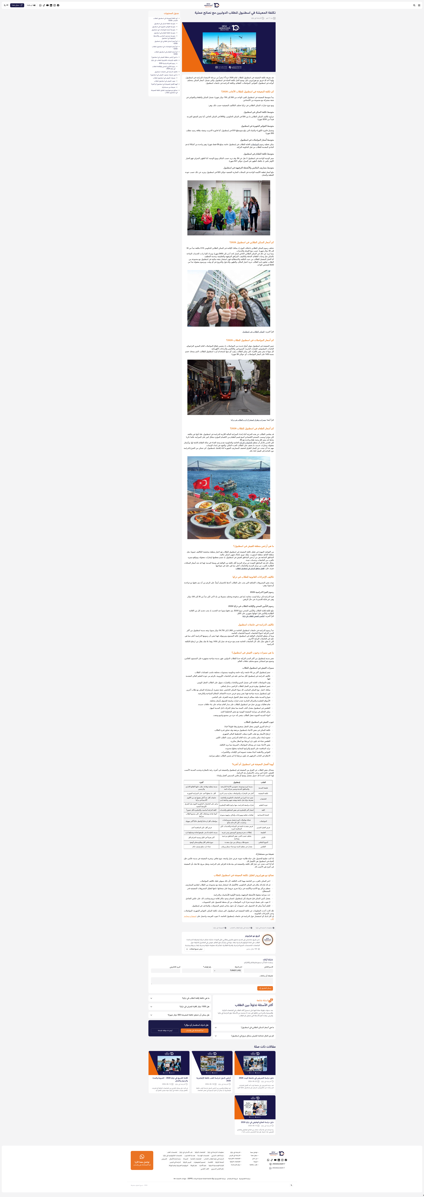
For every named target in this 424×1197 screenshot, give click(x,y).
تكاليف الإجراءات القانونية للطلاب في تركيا (164, 60)
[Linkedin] (51, 5)
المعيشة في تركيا (218, 928)
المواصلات (255, 144)
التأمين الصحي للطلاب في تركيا (253, 616)
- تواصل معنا (254, 1152)
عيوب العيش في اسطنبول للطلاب (164, 81)
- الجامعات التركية (235, 1162)
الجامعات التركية (245, 442)
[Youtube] (47, 5)
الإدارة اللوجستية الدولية (216, 1165)
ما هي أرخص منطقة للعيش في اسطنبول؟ (164, 57)
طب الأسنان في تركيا (186, 1152)
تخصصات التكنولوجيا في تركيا (172, 1155)
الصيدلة (185, 1159)
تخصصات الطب (172, 1152)
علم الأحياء (202, 1165)
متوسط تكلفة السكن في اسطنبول (164, 24)
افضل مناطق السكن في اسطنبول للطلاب (250, 568)
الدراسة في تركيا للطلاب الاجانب (240, 928)
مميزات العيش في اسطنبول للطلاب (164, 78)
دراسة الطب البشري (218, 1155)
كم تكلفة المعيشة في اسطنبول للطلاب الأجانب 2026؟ (165, 19)
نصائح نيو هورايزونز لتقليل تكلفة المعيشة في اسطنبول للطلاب (164, 91)
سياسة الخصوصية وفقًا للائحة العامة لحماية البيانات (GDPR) (207, 1179)
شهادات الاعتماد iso (180, 1179)
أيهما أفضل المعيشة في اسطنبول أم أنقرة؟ (164, 84)
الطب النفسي (205, 1169)
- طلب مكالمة (254, 1165)
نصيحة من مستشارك (168, 87)
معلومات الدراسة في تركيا (264, 928)
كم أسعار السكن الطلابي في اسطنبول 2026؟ (166, 42)
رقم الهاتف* (207, 967)
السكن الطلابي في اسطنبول (253, 332)
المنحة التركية (219, 1162)
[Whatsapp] (40, 5)
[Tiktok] (44, 5)
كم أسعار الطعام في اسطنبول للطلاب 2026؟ (166, 53)
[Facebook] (58, 5)
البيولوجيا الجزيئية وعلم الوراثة (178, 1165)
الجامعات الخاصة (195, 1159)
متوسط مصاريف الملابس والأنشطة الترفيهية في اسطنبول (164, 37)
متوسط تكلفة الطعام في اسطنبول (164, 33)
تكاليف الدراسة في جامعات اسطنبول (166, 72)
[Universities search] (414, 5)
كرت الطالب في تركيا (239, 420)
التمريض (164, 1159)
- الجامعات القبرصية (234, 1159)
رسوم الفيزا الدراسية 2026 (167, 63)
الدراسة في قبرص (175, 1162)
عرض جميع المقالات (196, 949)
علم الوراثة (193, 1165)
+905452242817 (278, 1164)
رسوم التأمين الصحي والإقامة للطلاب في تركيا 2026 (163, 67)
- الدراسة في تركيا (235, 1152)
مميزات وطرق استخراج (256, 420)
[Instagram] (55, 5)
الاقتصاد (210, 1162)
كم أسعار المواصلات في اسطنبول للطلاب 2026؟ (165, 48)
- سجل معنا (254, 1155)
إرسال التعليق (266, 988)
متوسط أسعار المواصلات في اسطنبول (163, 30)
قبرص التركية (187, 1162)
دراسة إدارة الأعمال (175, 1159)
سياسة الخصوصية (244, 1179)
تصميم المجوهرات (199, 1162)
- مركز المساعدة (236, 1165)
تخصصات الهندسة (203, 1155)
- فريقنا (256, 1162)
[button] (419, 5)
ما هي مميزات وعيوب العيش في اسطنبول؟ (164, 75)
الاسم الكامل (268, 967)
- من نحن (255, 1159)
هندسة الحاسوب (189, 1155)
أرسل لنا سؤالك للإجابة (165, 1030)
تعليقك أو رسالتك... (266, 976)
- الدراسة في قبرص (235, 1155)
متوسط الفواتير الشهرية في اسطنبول (163, 27)
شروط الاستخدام (232, 1179)
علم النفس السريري (217, 1169)
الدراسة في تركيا (256, 18)
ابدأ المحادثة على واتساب (194, 1030)
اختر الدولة (238, 967)
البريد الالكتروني (175, 967)
